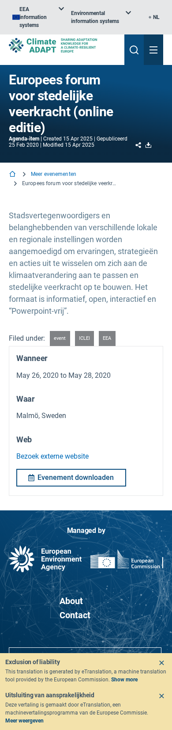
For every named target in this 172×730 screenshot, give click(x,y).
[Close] (161, 662)
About (71, 601)
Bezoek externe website (52, 456)
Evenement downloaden (75, 477)
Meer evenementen (53, 174)
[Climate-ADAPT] (63, 45)
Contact (75, 615)
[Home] (13, 174)
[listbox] (38, 17)
